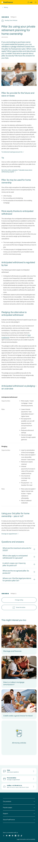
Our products (7, 801)
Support (5, 813)
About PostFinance (9, 819)
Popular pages (7, 807)
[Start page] (7, 2)
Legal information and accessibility (26, 839)
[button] (35, 2)
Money (6, 7)
